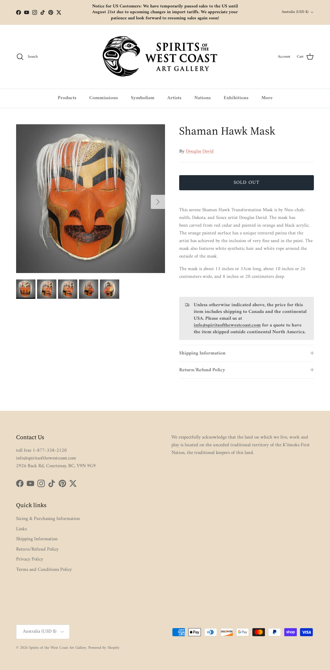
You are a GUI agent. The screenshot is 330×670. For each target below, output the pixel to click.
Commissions (103, 98)
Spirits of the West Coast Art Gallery (57, 648)
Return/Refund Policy (202, 370)
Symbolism (142, 98)
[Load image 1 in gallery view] (90, 198)
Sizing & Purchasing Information (48, 518)
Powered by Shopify (104, 648)
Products (67, 98)
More (267, 98)
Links (21, 529)
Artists (174, 98)
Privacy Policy (29, 559)
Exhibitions (236, 98)
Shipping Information (202, 353)
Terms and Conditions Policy (44, 569)
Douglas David (200, 151)
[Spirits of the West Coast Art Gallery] (165, 56)
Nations (202, 98)
